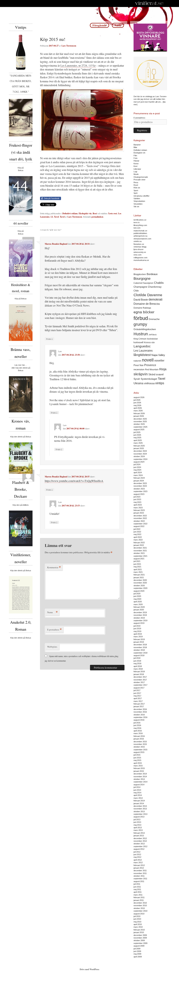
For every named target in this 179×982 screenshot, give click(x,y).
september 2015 (140, 750)
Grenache (154, 319)
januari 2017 (139, 706)
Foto (135, 158)
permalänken (97, 216)
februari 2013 (139, 833)
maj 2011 (137, 889)
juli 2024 (137, 464)
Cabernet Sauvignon (143, 283)
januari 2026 (139, 416)
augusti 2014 (139, 785)
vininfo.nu (138, 241)
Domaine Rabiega (142, 308)
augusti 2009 (139, 946)
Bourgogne (142, 278)
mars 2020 (138, 604)
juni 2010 (137, 919)
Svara (49, 338)
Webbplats (52, 646)
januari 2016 (139, 739)
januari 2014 (139, 803)
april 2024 (138, 472)
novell (148, 360)
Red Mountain (152, 370)
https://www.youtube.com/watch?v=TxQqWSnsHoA (74, 481)
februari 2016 (139, 736)
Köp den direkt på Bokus (20, 437)
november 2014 (140, 776)
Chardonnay (155, 286)
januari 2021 (139, 577)
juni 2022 (137, 532)
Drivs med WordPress (89, 969)
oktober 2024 (139, 456)
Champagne (140, 286)
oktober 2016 (139, 715)
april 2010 (138, 924)
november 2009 (140, 938)
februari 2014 (139, 801)
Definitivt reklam (70, 213)
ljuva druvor (139, 249)
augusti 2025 (139, 429)
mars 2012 (138, 862)
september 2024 (140, 459)
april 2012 (138, 860)
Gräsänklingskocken (145, 329)
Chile (136, 290)
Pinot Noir (139, 365)
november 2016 (140, 712)
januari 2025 (139, 448)
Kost (135, 166)
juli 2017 (137, 690)
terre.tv (137, 222)
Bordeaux (152, 274)
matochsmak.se (140, 231)
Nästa (117, 25)
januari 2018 (139, 674)
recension (139, 369)
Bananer (137, 145)
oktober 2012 (139, 844)
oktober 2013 (139, 811)
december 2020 (140, 580)
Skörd (151, 374)
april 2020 (138, 602)
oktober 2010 (139, 908)
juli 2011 (137, 884)
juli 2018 (137, 658)
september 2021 (140, 556)
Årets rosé (112, 213)
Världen (137, 198)
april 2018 (138, 666)
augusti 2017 (139, 688)
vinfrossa (149, 383)
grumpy (140, 324)
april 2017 (138, 698)
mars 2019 (138, 637)
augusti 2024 (139, 462)
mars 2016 (138, 733)
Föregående (99, 25)
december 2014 (140, 774)
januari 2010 (139, 932)
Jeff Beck (153, 335)
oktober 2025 (139, 424)
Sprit (135, 193)
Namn (52, 612)
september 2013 (140, 814)
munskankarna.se (141, 260)
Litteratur (137, 169)
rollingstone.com (140, 258)
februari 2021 (139, 575)
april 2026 (138, 408)
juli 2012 (137, 852)
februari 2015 (139, 768)
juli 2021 (137, 561)
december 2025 (140, 419)
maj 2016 (137, 728)
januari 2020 (139, 610)
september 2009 (140, 943)
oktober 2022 (139, 521)
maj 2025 (137, 437)
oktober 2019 (139, 618)
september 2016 (140, 717)
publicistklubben (140, 233)
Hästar (136, 161)
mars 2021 (138, 572)
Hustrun (141, 334)
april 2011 (138, 892)
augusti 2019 (139, 623)
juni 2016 (137, 725)
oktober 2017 (139, 682)
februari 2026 (139, 413)
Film (135, 155)
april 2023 (138, 505)
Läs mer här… (21, 365)
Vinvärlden (138, 204)
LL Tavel (55, 216)
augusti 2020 (139, 591)
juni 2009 (137, 951)
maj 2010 (137, 922)
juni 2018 (137, 661)
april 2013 (138, 827)
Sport (136, 190)
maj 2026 (137, 405)
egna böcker (144, 312)
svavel (159, 374)
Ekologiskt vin (85, 213)
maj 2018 (137, 663)
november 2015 (140, 744)
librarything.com (140, 225)
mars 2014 (138, 798)
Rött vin (137, 188)
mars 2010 (138, 927)
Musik (136, 174)
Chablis (159, 282)
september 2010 (140, 911)
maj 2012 (137, 857)
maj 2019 (137, 631)
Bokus (20, 170)
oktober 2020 (139, 585)
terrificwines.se (140, 220)
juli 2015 (137, 755)
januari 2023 (139, 513)
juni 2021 (137, 564)
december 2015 (140, 742)
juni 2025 (137, 435)
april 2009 (138, 957)
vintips (159, 383)
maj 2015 (137, 760)
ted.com (137, 228)
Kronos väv (149, 342)
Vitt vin (136, 206)
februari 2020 (139, 607)
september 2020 (140, 588)
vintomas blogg (140, 247)
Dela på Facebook (51, 198)
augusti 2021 (139, 559)
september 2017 (140, 685)
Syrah (137, 378)
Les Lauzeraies (143, 350)
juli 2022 (137, 529)
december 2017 (140, 677)
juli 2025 (137, 432)
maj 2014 (137, 793)
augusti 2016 (139, 720)
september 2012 (140, 846)
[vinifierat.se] (149, 3)
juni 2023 (137, 499)
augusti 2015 (139, 752)
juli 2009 (137, 949)
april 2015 (138, 763)
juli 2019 (137, 626)
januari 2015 (139, 771)
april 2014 (138, 795)
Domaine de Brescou (147, 303)
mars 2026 (138, 411)
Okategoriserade (141, 177)
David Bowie (141, 299)
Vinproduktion (139, 201)
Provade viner (139, 180)
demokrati (155, 299)
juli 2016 (137, 723)
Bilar (135, 147)
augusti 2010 (139, 914)
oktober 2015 (139, 747)
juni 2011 (137, 887)
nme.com (137, 255)
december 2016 (140, 709)
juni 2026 (137, 403)
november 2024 (140, 454)
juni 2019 (137, 628)
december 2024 (140, 451)
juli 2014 (137, 787)
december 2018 (140, 645)
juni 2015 (137, 758)
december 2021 (140, 548)
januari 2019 (139, 642)
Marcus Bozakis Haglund (56, 243)
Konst (136, 164)
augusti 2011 (139, 881)
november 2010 (140, 905)
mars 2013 (138, 830)
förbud (141, 318)
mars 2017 (138, 701)
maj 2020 (137, 599)
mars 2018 (138, 669)
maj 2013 (137, 825)
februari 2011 (139, 897)
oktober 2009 (139, 940)
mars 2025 (138, 443)
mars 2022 (138, 540)
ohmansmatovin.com (142, 239)
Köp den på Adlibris (21, 505)
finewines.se (139, 244)
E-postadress (54, 629)
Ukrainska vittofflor (141, 196)
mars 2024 (138, 475)
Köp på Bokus (21, 299)
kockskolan (152, 339)
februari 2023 (139, 510)
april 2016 (138, 731)
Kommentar (54, 567)
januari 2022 (139, 545)
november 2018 (140, 647)
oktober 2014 (139, 779)
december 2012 (140, 838)
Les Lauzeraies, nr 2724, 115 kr (78, 65)
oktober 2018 (139, 650)
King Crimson (140, 339)
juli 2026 (137, 400)
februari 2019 (139, 639)
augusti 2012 (139, 849)
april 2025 (138, 440)
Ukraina (138, 383)
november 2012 (140, 841)
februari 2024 (139, 478)
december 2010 (140, 903)
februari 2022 (139, 542)
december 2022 (140, 516)
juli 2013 (137, 819)
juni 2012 (137, 854)
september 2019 (140, 620)
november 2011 (140, 873)
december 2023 (140, 483)
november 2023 (140, 486)
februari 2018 (139, 671)
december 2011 (140, 870)
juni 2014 (137, 790)
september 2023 (140, 491)
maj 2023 (137, 502)
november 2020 (140, 583)
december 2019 (140, 612)
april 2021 (138, 569)
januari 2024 (139, 481)
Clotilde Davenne (148, 295)
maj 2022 (137, 534)
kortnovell (138, 342)
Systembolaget (149, 378)
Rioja (162, 369)
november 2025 (140, 421)
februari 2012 (139, 865)
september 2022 (140, 524)
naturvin (137, 361)
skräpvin (141, 374)
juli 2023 (137, 497)
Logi (135, 172)
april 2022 (138, 537)
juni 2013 (137, 822)
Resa (136, 182)
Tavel (62, 216)
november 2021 (140, 551)
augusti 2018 (139, 655)
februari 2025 (139, 446)
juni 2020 (137, 596)
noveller (159, 360)
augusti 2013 (139, 817)
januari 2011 (139, 900)
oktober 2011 (139, 876)
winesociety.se (140, 252)
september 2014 (140, 782)
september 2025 (140, 427)
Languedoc (142, 346)
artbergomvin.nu (140, 236)
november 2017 (140, 680)
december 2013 (140, 806)
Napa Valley (158, 354)
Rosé (95, 213)
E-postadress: (140, 118)
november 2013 (140, 809)
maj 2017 (137, 696)
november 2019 (140, 615)
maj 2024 (137, 470)
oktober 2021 (139, 553)
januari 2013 (139, 836)
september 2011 (140, 879)
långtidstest (142, 355)
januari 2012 (139, 868)
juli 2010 (137, 916)
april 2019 (138, 634)
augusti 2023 (139, 494)
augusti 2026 (139, 397)
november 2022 (140, 518)
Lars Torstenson (69, 45)
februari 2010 (139, 930)
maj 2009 (137, 954)
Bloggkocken (140, 274)
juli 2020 (137, 594)
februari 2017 (139, 704)
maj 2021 (137, 567)
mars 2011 (138, 895)
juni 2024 (137, 467)
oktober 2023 (139, 489)
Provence (150, 365)
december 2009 (140, 935)
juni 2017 (137, 693)
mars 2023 (138, 508)
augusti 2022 (139, 526)
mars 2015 (138, 766)
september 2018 (140, 653)
